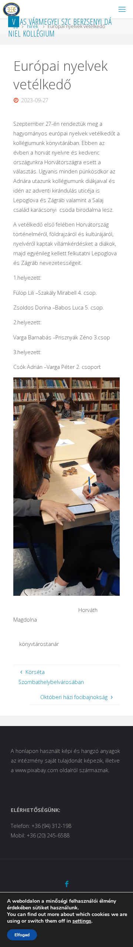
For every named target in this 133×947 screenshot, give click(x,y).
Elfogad (22, 935)
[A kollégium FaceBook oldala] (66, 884)
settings (81, 921)
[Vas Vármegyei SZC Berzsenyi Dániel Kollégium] (11, 9)
